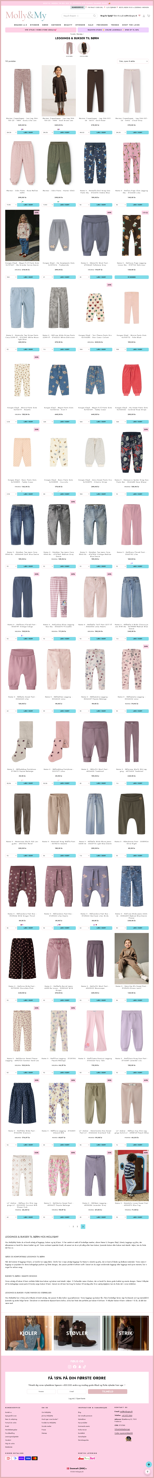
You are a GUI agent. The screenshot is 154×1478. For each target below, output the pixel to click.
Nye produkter (82, 1423)
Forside (73, 34)
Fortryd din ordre (10, 1423)
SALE (91, 25)
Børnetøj (79, 34)
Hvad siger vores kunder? (50, 1419)
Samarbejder (82, 1437)
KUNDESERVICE (77, 7)
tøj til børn (57, 1242)
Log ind (71, 1398)
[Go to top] (149, 1464)
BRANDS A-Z (20, 25)
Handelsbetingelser (11, 1430)
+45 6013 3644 (127, 1415)
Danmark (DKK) (77, 1468)
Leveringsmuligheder (12, 1437)
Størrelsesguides (83, 1440)
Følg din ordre (10, 1443)
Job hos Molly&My (47, 1416)
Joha (99, 1262)
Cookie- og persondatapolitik (124, 1433)
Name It (85, 1262)
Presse (44, 1430)
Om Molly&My (46, 1412)
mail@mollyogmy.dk (130, 16)
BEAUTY (68, 25)
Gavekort (8, 1440)
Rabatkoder (8, 1447)
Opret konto (80, 1398)
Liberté (92, 1262)
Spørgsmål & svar (11, 1416)
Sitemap (44, 1433)
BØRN (45, 25)
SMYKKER (56, 25)
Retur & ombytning (11, 1419)
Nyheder (80, 25)
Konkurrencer (82, 1430)
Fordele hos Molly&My (49, 1423)
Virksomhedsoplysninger (122, 1429)
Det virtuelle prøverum (85, 1416)
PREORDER (102, 25)
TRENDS (115, 25)
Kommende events (84, 1426)
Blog (79, 1412)
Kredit (7, 1426)
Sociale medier (46, 1426)
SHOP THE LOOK (131, 25)
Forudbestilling (10, 1433)
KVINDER (34, 25)
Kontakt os (8, 1412)
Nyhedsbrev (82, 1419)
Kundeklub (81, 1433)
